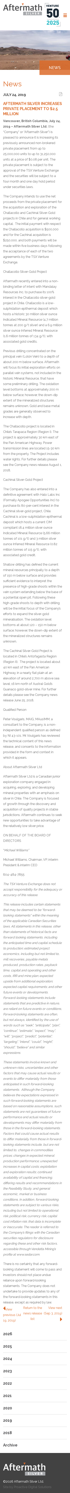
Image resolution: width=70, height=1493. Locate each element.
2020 (7, 1408)
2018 (7, 1432)
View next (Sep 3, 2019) (53, 1310)
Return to (32, 1313)
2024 (7, 1358)
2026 (7, 1333)
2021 (7, 1395)
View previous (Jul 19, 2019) (12, 1315)
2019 (7, 1420)
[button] (65, 15)
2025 (7, 1346)
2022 (7, 1383)
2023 (7, 1371)
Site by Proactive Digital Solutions (27, 1487)
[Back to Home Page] (35, 1469)
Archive (10, 1445)
